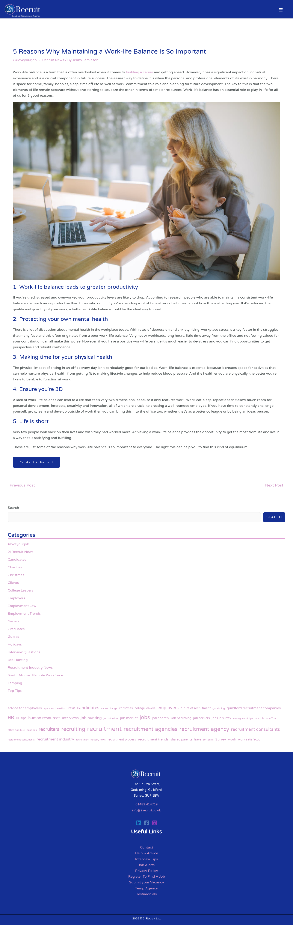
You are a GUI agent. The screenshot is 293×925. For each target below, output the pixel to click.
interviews (70, 718)
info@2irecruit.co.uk (146, 810)
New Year (271, 718)
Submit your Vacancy (146, 882)
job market (129, 718)
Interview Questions (24, 652)
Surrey (220, 739)
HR (11, 717)
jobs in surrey (221, 718)
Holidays (15, 644)
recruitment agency (204, 729)
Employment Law (22, 606)
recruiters (49, 729)
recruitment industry (55, 739)
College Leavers (20, 590)
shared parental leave (186, 739)
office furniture (16, 730)
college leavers (145, 708)
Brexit (70, 708)
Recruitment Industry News (30, 667)
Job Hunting (18, 660)
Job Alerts (146, 865)
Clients (13, 583)
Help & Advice (146, 853)
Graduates (16, 629)
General (14, 621)
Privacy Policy (146, 871)
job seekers (201, 718)
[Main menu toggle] (280, 10)
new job (259, 718)
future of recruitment (196, 708)
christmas (126, 708)
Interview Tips (146, 859)
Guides (13, 637)
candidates (88, 707)
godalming (219, 708)
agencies (49, 708)
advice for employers (25, 708)
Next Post (276, 485)
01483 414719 (147, 804)
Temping (15, 683)
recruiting (73, 729)
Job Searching (181, 718)
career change (109, 708)
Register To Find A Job (146, 876)
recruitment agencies (150, 729)
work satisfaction (250, 739)
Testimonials (146, 894)
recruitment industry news (91, 739)
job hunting (91, 717)
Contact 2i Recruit (36, 462)
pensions (32, 730)
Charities (15, 567)
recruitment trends (153, 739)
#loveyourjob (26, 60)
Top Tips (15, 691)
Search (13, 508)
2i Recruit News (51, 60)
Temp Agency (146, 888)
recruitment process (121, 739)
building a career (139, 72)
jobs (145, 717)
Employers (16, 598)
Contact (146, 847)
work (232, 739)
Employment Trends (24, 613)
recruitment (104, 729)
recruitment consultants (255, 729)
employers (168, 707)
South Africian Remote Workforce (35, 675)
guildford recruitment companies (254, 708)
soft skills (208, 739)
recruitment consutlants (21, 739)
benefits (60, 708)
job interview (111, 718)
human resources (44, 717)
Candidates (17, 559)
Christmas (16, 575)
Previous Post (20, 485)
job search (160, 718)
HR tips (21, 718)
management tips (243, 718)
